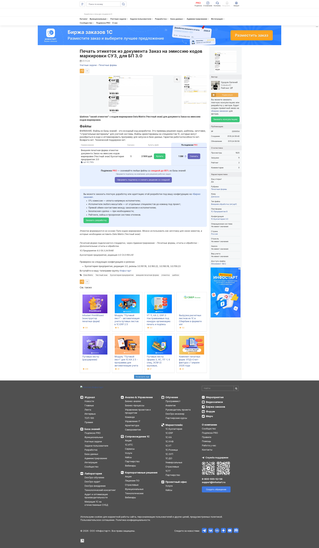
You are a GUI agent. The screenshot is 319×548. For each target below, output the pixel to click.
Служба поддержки (216, 457)
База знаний (92, 429)
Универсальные (173, 462)
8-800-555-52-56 (212, 479)
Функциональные (93, 437)
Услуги (128, 453)
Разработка (90, 450)
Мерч (209, 416)
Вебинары (130, 465)
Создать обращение (216, 489)
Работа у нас (209, 445)
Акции (128, 440)
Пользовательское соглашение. (97, 520)
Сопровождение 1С (137, 436)
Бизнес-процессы (134, 405)
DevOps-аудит (92, 481)
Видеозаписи (214, 402)
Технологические (134, 493)
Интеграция (90, 462)
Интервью (90, 413)
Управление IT (132, 421)
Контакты (207, 449)
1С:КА (168, 437)
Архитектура (132, 425)
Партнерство (132, 461)
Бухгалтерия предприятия (121, 275)
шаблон (175, 275)
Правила (206, 437)
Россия (214, 234)
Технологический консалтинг (100, 490)
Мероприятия (215, 397)
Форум (210, 411)
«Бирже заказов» (219, 111)
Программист (172, 401)
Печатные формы (219, 189)
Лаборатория (93, 473)
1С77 (167, 471)
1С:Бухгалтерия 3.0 (219, 219)
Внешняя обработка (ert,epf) (224, 204)
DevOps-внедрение (95, 486)
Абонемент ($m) (218, 264)
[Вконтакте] (210, 531)
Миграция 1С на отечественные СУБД (96, 503)
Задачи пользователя (96, 445)
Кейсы (128, 457)
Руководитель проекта (178, 409)
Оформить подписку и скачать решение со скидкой (143, 180)
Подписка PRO (92, 433)
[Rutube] (236, 531)
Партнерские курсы (176, 418)
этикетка (165, 275)
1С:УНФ (169, 441)
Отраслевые (131, 485)
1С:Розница (171, 450)
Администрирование (95, 458)
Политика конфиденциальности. (133, 520)
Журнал (89, 397)
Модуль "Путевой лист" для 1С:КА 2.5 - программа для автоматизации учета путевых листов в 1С (126, 362)
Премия (88, 422)
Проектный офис (176, 481)
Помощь (206, 441)
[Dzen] (223, 531)
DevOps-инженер (174, 413)
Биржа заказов (215, 406)
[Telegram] (204, 531)
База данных (91, 454)
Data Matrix (88, 275)
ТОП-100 (89, 418)
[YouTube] (229, 531)
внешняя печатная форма (147, 275)
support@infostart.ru (213, 482)
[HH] (217, 531)
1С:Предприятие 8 (219, 211)
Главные (89, 405)
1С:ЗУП (169, 454)
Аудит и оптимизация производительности (96, 496)
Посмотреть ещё (142, 377)
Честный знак (102, 275)
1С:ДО (168, 458)
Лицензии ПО (132, 480)
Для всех (215, 196)
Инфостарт (125, 271)
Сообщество (91, 466)
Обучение (171, 397)
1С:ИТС (129, 444)
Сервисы (130, 449)
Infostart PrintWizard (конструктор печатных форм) (93, 318)
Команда (130, 417)
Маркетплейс (174, 424)
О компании (209, 424)
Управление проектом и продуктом (138, 411)
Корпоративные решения (141, 472)
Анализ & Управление (139, 397)
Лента (87, 409)
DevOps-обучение (94, 477)
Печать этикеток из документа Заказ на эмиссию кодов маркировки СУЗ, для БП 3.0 (141, 53)
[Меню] (82, 4)
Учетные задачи (93, 441)
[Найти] (236, 388)
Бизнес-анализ (133, 401)
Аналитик (170, 405)
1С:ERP (169, 433)
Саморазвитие (133, 429)
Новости (89, 401)
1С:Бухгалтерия (173, 429)
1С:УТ (168, 445)
